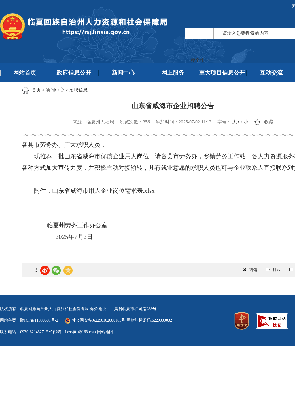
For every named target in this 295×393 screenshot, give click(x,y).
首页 (36, 89)
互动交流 (271, 72)
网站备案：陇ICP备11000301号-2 (29, 320)
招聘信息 (78, 89)
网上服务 (172, 72)
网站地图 (105, 332)
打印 (277, 270)
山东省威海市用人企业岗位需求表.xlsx (103, 190)
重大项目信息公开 (222, 72)
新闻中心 (123, 72)
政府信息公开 (74, 72)
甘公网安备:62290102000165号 (98, 320)
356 (146, 121)
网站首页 (24, 72)
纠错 (253, 270)
